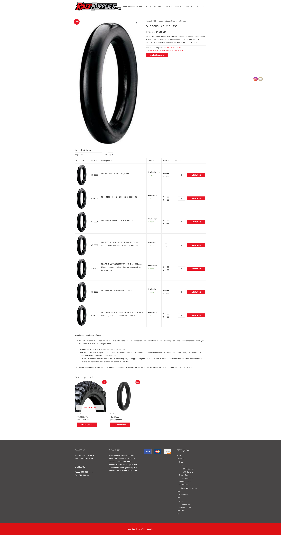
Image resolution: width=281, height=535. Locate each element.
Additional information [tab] (95, 335)
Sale (177, 6)
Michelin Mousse (177, 50)
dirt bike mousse (165, 50)
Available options (157, 55)
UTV (168, 6)
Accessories (183, 485)
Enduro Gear (184, 475)
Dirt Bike (157, 6)
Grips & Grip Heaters (189, 488)
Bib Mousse (154, 50)
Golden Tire (185, 505)
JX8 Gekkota (188, 472)
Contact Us (188, 6)
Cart (197, 6)
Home (148, 6)
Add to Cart (196, 175)
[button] (204, 6)
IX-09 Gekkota (188, 469)
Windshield (183, 495)
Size (105, 155)
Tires (181, 462)
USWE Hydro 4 (187, 478)
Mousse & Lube (164, 21)
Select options (86, 425)
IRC (182, 465)
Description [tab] (79, 335)
